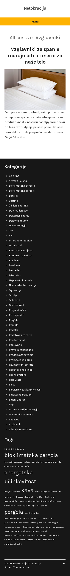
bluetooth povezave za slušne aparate (21, 462)
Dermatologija (17, 225)
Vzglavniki (15, 424)
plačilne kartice (32, 513)
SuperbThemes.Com (16, 567)
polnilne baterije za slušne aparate (20, 518)
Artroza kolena (18, 181)
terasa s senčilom (12, 535)
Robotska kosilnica (20, 369)
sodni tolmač (41, 531)
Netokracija (35, 8)
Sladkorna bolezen (20, 394)
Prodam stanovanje (21, 354)
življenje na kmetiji (13, 544)
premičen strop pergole (47, 523)
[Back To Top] (64, 563)
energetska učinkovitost (20, 477)
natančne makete (53, 501)
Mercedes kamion (47, 497)
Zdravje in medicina (20, 429)
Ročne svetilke (17, 374)
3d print (14, 176)
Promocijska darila (20, 360)
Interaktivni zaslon (20, 240)
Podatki (13, 330)
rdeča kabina (28, 527)
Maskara (14, 265)
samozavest (58, 527)
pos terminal (48, 518)
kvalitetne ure (54, 491)
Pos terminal (17, 340)
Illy (11, 235)
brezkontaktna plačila (51, 462)
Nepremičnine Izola (20, 280)
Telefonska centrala (21, 414)
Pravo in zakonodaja (21, 349)
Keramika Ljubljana (20, 250)
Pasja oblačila (17, 310)
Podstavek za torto (20, 335)
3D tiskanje (18, 449)
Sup (11, 404)
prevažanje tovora (12, 527)
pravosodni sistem (27, 523)
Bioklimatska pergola (22, 185)
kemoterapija (41, 491)
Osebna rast (16, 305)
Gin (11, 230)
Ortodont (14, 300)
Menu (35, 21)
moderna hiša (10, 501)
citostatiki (9, 466)
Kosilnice (14, 260)
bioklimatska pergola (31, 455)
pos (39, 518)
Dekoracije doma (19, 215)
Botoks (13, 195)
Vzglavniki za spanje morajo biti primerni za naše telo (35, 55)
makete (7, 497)
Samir (48, 527)
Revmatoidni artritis (21, 364)
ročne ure (39, 527)
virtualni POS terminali (14, 539)
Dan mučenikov (18, 210)
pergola (13, 512)
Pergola (13, 320)
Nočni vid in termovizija (23, 285)
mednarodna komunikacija (25, 497)
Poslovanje (15, 344)
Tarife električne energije (23, 409)
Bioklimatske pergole (22, 190)
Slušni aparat (17, 399)
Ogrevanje (15, 290)
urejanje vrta (53, 535)
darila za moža (22, 466)
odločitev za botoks (13, 505)
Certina (13, 200)
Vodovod (14, 419)
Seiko (12, 384)
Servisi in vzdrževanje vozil (25, 389)
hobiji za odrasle (12, 491)
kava (27, 490)
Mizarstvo (15, 275)
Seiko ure (15, 531)
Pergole (13, 325)
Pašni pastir (16, 315)
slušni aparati (27, 531)
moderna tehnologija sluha (31, 501)
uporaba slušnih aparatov (34, 535)
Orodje (13, 295)
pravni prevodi (10, 523)
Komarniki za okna (20, 255)
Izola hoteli (15, 245)
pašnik (44, 505)
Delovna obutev (18, 220)
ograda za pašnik (32, 505)
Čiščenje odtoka (18, 205)
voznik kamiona (34, 539)
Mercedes (15, 270)
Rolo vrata (15, 379)
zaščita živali (49, 539)
